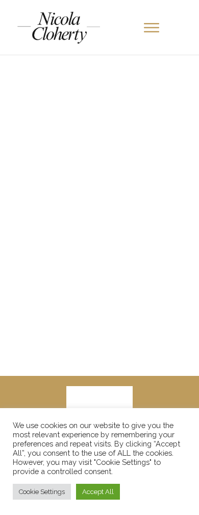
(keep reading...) (128, 349)
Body (108, 165)
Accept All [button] (98, 492)
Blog (87, 165)
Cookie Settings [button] (42, 492)
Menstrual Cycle (149, 165)
